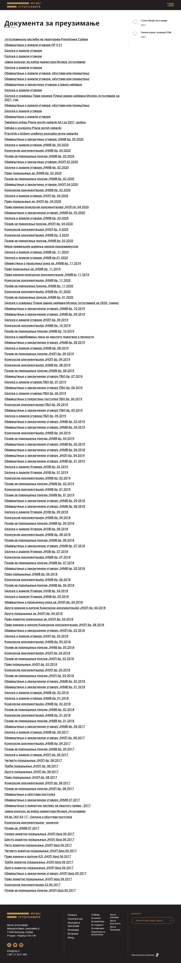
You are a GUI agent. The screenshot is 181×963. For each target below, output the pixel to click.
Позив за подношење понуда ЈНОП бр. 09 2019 (39, 354)
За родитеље (97, 921)
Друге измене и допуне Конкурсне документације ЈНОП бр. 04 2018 (55, 608)
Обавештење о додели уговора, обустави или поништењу (46, 73)
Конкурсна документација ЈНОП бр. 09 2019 (37, 359)
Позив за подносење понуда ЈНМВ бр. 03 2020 (38, 241)
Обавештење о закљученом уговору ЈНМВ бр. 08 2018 (44, 506)
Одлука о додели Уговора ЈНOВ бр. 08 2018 (36, 529)
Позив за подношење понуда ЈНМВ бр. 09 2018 (39, 523)
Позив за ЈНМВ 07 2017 (21, 828)
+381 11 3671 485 (17, 954)
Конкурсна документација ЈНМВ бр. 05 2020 (37, 150)
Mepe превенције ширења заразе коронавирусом (41, 246)
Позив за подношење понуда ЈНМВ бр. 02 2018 (39, 709)
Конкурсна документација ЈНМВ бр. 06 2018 (37, 579)
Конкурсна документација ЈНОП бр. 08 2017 (37, 783)
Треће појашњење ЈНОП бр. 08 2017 (31, 766)
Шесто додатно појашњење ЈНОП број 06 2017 (39, 839)
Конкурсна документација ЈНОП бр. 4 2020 (36, 229)
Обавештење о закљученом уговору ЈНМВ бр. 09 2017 (44, 726)
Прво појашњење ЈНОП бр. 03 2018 (30, 664)
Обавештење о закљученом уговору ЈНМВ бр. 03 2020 (44, 212)
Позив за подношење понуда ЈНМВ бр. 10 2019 (39, 331)
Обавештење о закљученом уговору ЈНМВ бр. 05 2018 (44, 568)
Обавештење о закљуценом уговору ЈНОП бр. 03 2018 (44, 630)
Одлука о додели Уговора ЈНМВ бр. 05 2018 (36, 596)
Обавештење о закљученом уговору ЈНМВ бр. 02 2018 (44, 681)
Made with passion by (143, 955)
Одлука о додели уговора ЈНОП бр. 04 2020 (36, 196)
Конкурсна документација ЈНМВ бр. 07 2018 (37, 557)
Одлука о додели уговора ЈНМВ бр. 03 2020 (36, 218)
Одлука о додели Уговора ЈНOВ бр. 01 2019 (36, 472)
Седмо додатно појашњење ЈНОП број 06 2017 (39, 834)
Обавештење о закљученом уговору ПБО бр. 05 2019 (43, 410)
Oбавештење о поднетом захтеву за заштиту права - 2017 (47, 805)
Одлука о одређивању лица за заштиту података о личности (49, 337)
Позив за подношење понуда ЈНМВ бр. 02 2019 (39, 484)
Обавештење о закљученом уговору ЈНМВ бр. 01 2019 (44, 461)
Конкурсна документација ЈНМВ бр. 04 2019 (37, 433)
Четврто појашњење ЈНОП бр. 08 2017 (33, 760)
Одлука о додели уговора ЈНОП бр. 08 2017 (36, 755)
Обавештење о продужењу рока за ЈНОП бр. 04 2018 (43, 602)
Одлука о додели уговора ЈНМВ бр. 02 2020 (36, 167)
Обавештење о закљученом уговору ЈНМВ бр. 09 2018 (44, 500)
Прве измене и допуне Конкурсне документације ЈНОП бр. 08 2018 (54, 625)
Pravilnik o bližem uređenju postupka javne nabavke (41, 133)
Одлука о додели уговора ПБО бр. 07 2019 (35, 382)
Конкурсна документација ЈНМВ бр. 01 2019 (37, 489)
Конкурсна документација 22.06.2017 (32, 884)
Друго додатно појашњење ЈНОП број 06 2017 (38, 868)
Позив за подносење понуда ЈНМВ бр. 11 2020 (38, 286)
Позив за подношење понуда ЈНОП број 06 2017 (40, 890)
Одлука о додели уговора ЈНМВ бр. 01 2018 (36, 698)
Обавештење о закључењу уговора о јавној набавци (43, 84)
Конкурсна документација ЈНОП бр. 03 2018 (37, 670)
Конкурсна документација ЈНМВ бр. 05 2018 (37, 642)
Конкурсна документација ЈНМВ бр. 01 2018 (37, 715)
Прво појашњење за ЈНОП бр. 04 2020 (32, 201)
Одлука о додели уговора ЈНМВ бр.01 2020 (36, 257)
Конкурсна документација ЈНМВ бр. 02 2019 (37, 478)
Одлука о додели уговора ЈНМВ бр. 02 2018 (36, 692)
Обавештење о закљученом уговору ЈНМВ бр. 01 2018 (44, 687)
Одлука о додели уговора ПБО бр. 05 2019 (35, 416)
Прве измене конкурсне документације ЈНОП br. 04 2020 (46, 207)
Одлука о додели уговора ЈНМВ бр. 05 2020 (36, 145)
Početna (72, 915)
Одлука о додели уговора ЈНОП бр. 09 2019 (36, 320)
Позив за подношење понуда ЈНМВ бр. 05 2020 (39, 156)
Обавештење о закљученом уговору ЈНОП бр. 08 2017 (44, 738)
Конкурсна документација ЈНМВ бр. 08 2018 (37, 534)
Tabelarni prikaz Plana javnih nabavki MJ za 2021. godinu (45, 122)
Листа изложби (114, 916)
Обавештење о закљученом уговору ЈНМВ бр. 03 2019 (44, 421)
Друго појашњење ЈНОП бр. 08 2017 (31, 771)
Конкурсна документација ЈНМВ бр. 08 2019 (37, 365)
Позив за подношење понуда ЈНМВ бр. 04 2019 (39, 438)
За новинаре (97, 928)
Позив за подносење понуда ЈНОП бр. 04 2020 (38, 224)
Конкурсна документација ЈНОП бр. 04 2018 (37, 653)
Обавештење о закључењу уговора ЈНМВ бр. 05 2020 (43, 139)
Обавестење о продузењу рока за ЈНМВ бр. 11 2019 (42, 263)
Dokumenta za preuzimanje (98, 933)
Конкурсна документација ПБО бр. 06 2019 (36, 404)
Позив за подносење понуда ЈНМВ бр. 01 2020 (38, 297)
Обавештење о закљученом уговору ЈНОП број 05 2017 (45, 873)
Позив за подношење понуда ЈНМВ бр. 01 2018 (39, 721)
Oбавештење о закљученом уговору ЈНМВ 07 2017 (42, 800)
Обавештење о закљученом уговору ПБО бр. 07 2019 (43, 376)
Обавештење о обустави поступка (29, 794)
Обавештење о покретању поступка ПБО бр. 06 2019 (43, 399)
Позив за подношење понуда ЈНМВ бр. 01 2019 (39, 495)
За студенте (97, 924)
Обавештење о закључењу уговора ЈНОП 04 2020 (41, 184)
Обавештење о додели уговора (27, 116)
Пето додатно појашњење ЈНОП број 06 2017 (38, 845)
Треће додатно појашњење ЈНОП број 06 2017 (38, 862)
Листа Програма (115, 928)
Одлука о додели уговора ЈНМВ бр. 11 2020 (36, 252)
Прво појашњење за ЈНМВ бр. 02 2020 (33, 173)
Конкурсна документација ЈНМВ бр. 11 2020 (37, 280)
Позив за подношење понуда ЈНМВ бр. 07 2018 (39, 563)
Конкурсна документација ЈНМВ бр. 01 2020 (37, 291)
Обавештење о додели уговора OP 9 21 (33, 45)
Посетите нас (75, 918)
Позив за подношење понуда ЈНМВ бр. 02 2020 (39, 179)
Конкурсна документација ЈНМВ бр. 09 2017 (37, 743)
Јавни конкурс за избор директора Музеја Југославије (45, 62)
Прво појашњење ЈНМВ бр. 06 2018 (30, 574)
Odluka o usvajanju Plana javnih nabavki (33, 128)
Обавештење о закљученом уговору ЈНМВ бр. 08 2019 (44, 342)
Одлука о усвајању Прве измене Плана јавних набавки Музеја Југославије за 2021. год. (61, 98)
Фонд (71, 937)
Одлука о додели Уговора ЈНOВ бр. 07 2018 (36, 551)
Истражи (73, 933)
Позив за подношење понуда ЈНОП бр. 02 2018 (39, 658)
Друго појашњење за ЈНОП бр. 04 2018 (33, 613)
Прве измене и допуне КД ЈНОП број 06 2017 (37, 856)
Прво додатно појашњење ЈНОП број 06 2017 (38, 879)
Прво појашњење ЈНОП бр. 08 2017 (30, 777)
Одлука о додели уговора (23, 50)
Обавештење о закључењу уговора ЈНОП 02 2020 (41, 162)
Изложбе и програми (74, 924)
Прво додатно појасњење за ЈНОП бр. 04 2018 (38, 619)
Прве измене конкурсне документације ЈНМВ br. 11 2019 (46, 274)
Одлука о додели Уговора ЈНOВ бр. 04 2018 (36, 591)
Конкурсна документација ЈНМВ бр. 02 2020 (37, 190)
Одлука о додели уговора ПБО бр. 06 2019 (35, 393)
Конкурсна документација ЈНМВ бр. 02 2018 (37, 704)
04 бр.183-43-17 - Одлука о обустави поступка (38, 817)
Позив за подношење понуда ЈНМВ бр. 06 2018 (39, 585)
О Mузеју (95, 914)
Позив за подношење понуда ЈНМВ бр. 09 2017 (39, 749)
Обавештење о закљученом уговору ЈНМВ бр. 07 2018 (44, 546)
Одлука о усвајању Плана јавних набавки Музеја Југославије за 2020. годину (61, 303)
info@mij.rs (13, 951)
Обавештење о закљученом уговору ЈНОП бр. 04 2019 (44, 455)
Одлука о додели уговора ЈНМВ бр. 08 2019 (36, 348)
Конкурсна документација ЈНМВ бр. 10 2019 (37, 325)
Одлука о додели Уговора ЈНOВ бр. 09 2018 (36, 512)
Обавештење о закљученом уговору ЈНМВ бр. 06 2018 (44, 450)
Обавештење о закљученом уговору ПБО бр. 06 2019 (43, 387)
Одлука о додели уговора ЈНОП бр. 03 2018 (36, 636)
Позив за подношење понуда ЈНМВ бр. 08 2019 (39, 370)
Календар (73, 929)
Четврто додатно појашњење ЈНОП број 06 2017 (40, 851)
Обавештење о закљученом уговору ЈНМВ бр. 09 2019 (44, 314)
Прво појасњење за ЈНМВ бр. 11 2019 (32, 269)
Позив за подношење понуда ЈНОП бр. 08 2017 (39, 788)
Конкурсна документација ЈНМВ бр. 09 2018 (37, 517)
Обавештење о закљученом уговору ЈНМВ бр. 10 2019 (44, 308)
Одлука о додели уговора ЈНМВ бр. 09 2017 (36, 732)
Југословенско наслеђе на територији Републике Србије (46, 39)
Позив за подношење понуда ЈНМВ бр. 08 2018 (39, 540)
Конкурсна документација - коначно (31, 822)
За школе (96, 918)
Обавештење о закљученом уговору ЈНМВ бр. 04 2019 (44, 427)
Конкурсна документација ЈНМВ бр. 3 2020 (36, 235)
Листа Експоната (115, 922)
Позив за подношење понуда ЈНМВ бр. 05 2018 (39, 647)
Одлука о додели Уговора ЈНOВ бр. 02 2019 (36, 467)
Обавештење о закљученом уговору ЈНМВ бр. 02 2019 (44, 444)
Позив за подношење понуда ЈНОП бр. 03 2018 (39, 675)
